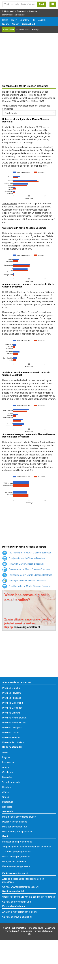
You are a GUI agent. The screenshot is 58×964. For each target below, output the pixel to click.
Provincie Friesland (11, 697)
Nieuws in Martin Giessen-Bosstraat (25, 563)
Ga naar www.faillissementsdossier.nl (20, 886)
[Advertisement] (29, 61)
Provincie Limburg (11, 712)
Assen (5, 752)
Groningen (7, 772)
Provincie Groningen (12, 707)
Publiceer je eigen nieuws (14, 821)
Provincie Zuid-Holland (13, 742)
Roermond (21, 11)
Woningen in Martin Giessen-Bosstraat (27, 580)
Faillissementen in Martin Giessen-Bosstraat (30, 574)
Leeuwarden (8, 762)
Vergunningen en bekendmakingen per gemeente (26, 846)
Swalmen (33, 11)
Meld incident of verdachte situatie (19, 816)
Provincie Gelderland (12, 702)
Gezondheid (28, 23)
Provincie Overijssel (11, 727)
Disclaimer (26, 930)
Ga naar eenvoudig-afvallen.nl (17, 916)
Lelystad (6, 757)
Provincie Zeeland (11, 737)
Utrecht (5, 796)
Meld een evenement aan (14, 826)
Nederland (8, 11)
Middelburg (7, 801)
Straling (35, 29)
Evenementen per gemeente (16, 866)
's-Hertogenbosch (11, 781)
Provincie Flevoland (11, 692)
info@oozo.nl (35, 927)
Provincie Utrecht (10, 732)
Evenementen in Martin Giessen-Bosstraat (29, 569)
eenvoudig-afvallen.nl (27, 627)
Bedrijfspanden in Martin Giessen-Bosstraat (29, 586)
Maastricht (7, 777)
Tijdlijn (14, 19)
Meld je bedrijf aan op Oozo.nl (17, 831)
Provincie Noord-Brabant (14, 717)
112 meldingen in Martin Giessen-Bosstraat (29, 552)
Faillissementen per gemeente (17, 841)
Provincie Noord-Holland (14, 722)
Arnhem (6, 767)
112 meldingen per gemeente (16, 851)
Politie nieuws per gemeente (16, 856)
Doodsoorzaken (23, 29)
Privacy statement (43, 930)
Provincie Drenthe (11, 687)
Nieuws (5, 23)
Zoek (41, 4)
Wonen (15, 23)
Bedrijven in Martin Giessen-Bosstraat (26, 558)
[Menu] (52, 4)
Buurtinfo (24, 19)
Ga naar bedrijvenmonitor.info (16, 901)
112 (33, 19)
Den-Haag (7, 806)
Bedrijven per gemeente (14, 861)
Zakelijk (41, 19)
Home (5, 19)
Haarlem (6, 786)
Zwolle (5, 791)
